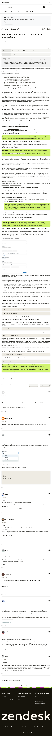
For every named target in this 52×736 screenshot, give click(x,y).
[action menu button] (49, 392)
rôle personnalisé (23, 109)
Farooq (6, 494)
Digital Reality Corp (9, 519)
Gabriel (7, 601)
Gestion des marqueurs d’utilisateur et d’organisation (16, 80)
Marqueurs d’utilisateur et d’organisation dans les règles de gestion (19, 82)
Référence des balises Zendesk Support (23, 316)
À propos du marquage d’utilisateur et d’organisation (16, 76)
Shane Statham (8, 392)
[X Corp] (45, 29)
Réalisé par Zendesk (27, 732)
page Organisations (19, 205)
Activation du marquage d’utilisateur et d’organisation (16, 77)
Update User (12, 467)
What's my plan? (47, 48)
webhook (30, 667)
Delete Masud (8, 418)
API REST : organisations (15, 185)
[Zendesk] (26, 715)
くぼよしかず (8, 574)
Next (30, 685)
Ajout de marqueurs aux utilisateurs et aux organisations (17, 79)
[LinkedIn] (43, 29)
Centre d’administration (13, 129)
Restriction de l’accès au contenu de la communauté (34, 118)
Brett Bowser (8, 550)
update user (16, 667)
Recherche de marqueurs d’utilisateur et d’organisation (16, 85)
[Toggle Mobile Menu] (49, 2)
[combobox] (33, 385)
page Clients (9, 205)
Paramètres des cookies (42, 726)
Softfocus (7, 632)
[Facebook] (47, 29)
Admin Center (8, 580)
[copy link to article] (49, 29)
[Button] (3, 378)
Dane (6, 435)
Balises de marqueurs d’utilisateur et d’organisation (16, 83)
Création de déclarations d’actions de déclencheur (28, 155)
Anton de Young (8, 41)
